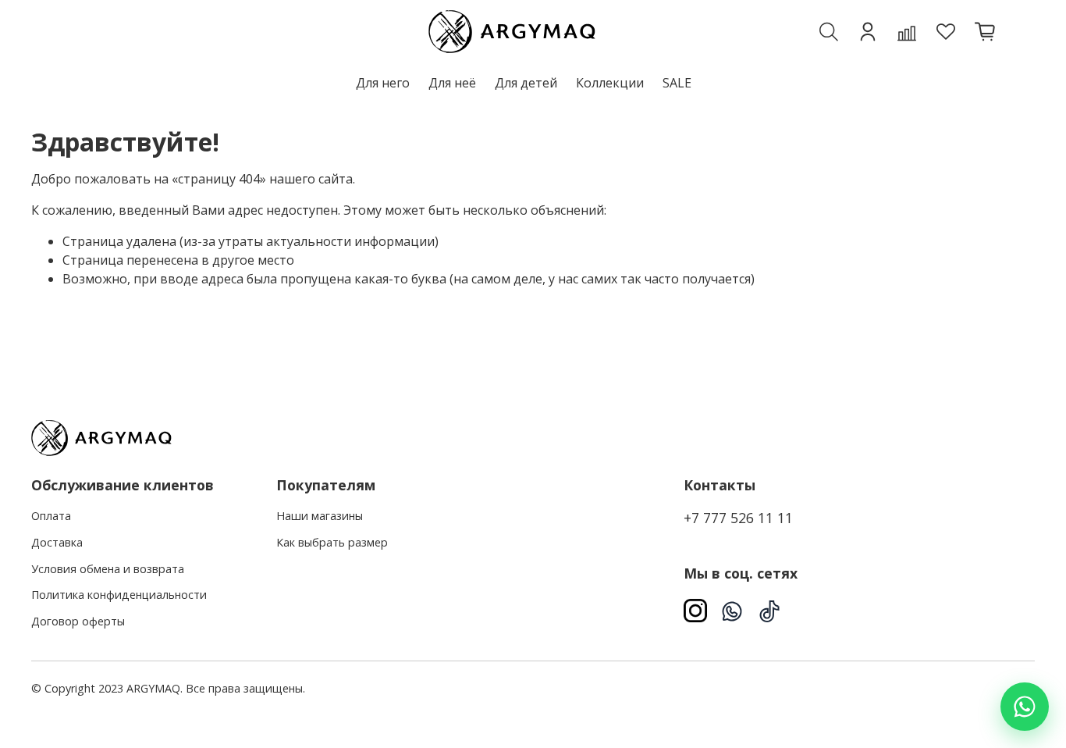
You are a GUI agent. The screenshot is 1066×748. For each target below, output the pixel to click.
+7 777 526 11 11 (738, 517)
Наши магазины (319, 515)
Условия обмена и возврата (107, 568)
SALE (677, 82)
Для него (383, 82)
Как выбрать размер (332, 542)
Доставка (57, 542)
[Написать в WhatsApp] (1024, 706)
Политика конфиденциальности (119, 594)
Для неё (452, 82)
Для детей (526, 82)
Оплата (51, 515)
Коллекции (610, 82)
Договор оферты (78, 621)
